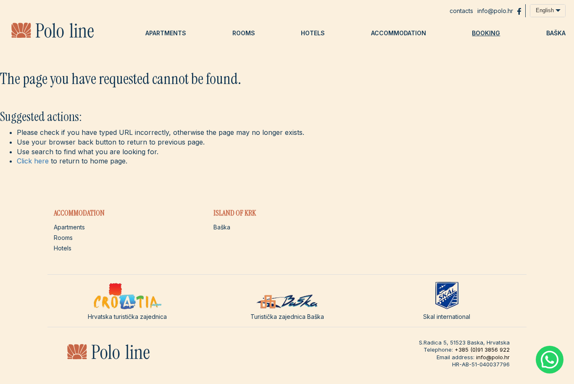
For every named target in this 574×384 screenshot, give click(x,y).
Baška (556, 33)
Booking (486, 33)
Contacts (461, 10)
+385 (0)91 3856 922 (482, 349)
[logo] (52, 36)
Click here (33, 161)
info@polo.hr (495, 10)
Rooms (243, 33)
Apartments (165, 33)
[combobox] (548, 10)
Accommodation (398, 33)
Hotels (313, 33)
